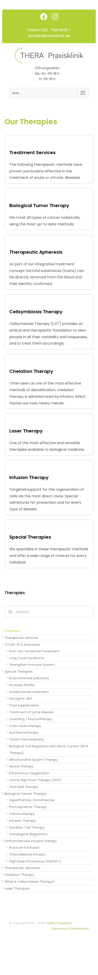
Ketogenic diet (20, 698)
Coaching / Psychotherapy (30, 719)
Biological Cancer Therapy (25, 793)
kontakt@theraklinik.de (49, 35)
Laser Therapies (17, 888)
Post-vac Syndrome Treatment (34, 651)
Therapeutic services (21, 637)
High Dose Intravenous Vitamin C (35, 861)
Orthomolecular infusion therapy (31, 841)
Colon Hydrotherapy (25, 726)
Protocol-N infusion (24, 847)
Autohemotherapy (24, 732)
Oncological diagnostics (28, 834)
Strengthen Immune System (32, 664)
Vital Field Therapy (23, 787)
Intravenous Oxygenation (29, 773)
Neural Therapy (21, 766)
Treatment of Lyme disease (31, 712)
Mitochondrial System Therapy (33, 759)
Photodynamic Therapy (28, 807)
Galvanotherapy (22, 814)
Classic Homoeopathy (26, 739)
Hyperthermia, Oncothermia (31, 800)
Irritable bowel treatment (29, 692)
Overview (12, 631)
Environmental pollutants (29, 678)
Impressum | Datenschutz (70, 928)
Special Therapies (19, 671)
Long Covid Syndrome (26, 658)
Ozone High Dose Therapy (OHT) (35, 780)
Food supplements (24, 705)
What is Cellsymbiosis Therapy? (30, 881)
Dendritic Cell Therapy (26, 827)
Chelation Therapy (19, 874)
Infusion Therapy (22, 820)
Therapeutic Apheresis (22, 868)
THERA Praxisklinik (59, 923)
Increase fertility (22, 685)
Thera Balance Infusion (27, 854)
